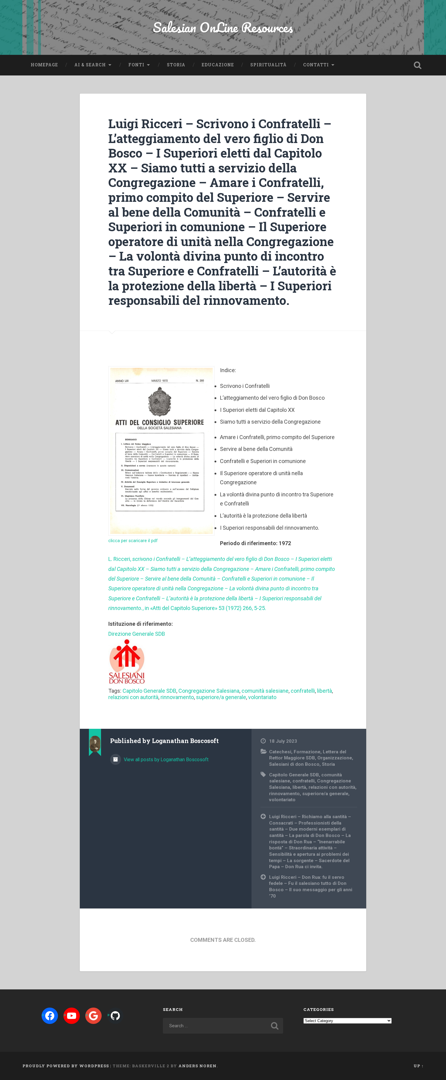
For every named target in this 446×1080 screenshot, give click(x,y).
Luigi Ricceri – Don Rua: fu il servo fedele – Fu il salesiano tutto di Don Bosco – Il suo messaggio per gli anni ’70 (310, 887)
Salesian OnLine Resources (223, 27)
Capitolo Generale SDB (149, 691)
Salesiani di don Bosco (294, 764)
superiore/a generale (221, 697)
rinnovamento (177, 697)
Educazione (218, 65)
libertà (324, 691)
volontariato (262, 697)
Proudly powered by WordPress (65, 1065)
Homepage (44, 65)
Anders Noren (197, 1065)
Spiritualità (268, 65)
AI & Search (90, 65)
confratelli (303, 691)
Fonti (136, 65)
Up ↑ (419, 1065)
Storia (176, 65)
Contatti (316, 65)
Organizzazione (334, 758)
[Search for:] (223, 1026)
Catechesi (280, 752)
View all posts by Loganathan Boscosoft (165, 759)
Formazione (307, 752)
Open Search (418, 65)
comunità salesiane (265, 691)
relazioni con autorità (133, 697)
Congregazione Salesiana (208, 691)
